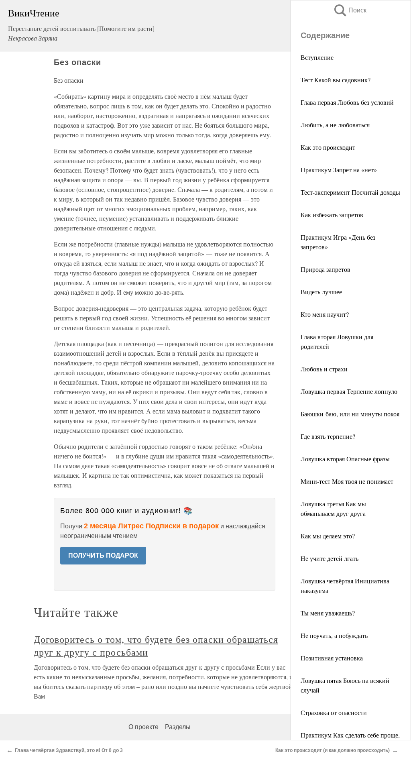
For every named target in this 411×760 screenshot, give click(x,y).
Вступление (317, 57)
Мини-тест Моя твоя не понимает (347, 481)
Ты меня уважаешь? (328, 613)
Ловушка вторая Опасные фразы (345, 458)
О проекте (143, 726)
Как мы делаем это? (328, 536)
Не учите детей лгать (329, 558)
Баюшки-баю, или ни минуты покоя (350, 414)
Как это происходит (328, 147)
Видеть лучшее (321, 291)
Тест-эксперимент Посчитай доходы (350, 192)
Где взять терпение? (328, 436)
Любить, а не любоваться (335, 124)
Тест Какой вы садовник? (335, 79)
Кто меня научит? (325, 314)
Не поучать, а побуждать (334, 635)
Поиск (349, 10)
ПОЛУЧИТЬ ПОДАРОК (103, 555)
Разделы (178, 726)
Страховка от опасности (334, 712)
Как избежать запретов (332, 214)
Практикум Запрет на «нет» (339, 169)
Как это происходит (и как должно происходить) (332, 750)
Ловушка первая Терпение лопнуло (349, 391)
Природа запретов (325, 269)
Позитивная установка (332, 658)
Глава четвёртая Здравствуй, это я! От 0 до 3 (69, 750)
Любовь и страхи (324, 369)
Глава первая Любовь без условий (347, 102)
